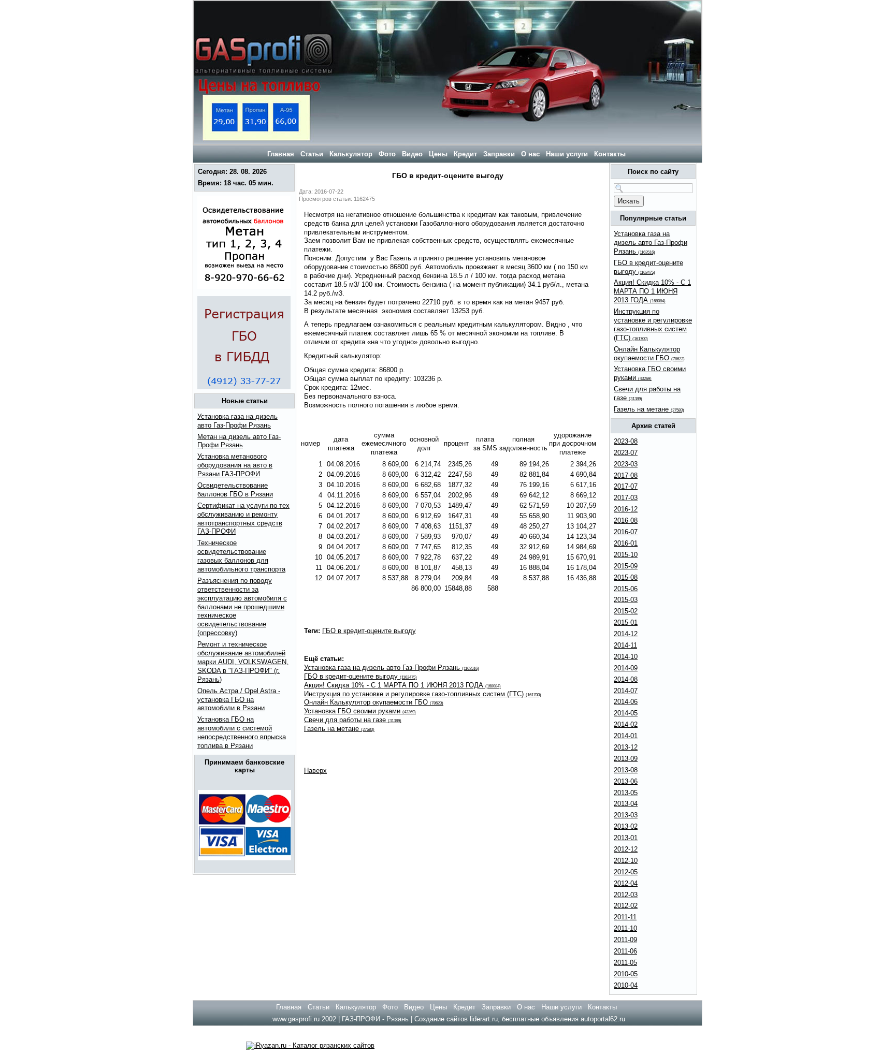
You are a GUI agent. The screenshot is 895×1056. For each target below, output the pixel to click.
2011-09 (625, 940)
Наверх (315, 770)
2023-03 (626, 464)
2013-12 (626, 747)
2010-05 (626, 974)
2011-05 (625, 962)
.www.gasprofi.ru (295, 1019)
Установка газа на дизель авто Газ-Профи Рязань (391, 667)
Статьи (311, 154)
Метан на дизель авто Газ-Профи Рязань (239, 441)
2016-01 (626, 543)
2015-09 (626, 566)
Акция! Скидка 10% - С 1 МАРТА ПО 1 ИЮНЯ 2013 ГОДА (402, 685)
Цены (438, 154)
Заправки (499, 154)
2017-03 (626, 498)
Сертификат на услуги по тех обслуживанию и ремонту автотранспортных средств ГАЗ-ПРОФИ (243, 519)
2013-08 (626, 770)
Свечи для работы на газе (352, 720)
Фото (387, 154)
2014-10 (626, 657)
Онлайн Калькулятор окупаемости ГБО (373, 702)
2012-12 (626, 849)
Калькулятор (350, 154)
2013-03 (626, 815)
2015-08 (626, 577)
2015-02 (626, 611)
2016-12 (626, 509)
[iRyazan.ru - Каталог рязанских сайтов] (310, 1045)
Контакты (610, 154)
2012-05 (626, 872)
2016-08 (626, 520)
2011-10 (625, 928)
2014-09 (626, 668)
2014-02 (626, 724)
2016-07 (626, 532)
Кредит (465, 154)
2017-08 (626, 475)
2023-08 (626, 441)
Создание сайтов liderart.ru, (458, 1019)
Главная (279, 154)
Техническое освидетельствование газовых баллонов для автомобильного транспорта (241, 556)
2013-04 (626, 804)
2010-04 (626, 985)
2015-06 (626, 589)
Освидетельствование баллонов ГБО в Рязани (235, 489)
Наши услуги (567, 154)
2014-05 (626, 713)
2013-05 (626, 793)
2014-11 (625, 645)
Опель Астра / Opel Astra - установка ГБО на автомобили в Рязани (238, 699)
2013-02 (626, 826)
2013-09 (626, 758)
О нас (530, 154)
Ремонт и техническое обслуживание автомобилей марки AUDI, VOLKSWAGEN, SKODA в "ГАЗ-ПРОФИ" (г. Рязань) (242, 661)
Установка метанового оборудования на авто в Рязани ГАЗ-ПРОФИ (234, 465)
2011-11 (625, 917)
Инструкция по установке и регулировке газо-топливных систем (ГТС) (422, 694)
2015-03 (626, 600)
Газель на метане (339, 728)
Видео (412, 154)
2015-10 (626, 555)
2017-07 (626, 486)
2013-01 (626, 838)
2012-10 (626, 860)
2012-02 (626, 906)
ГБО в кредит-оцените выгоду (369, 631)
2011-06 (625, 951)
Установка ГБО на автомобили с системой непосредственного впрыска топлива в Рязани (241, 732)
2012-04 (626, 883)
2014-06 (626, 702)
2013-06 (626, 781)
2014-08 (626, 679)
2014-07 (626, 691)
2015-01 (626, 622)
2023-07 (626, 453)
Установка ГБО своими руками (360, 711)
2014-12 (626, 634)
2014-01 (626, 736)
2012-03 (626, 895)
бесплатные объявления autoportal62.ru (563, 1019)
